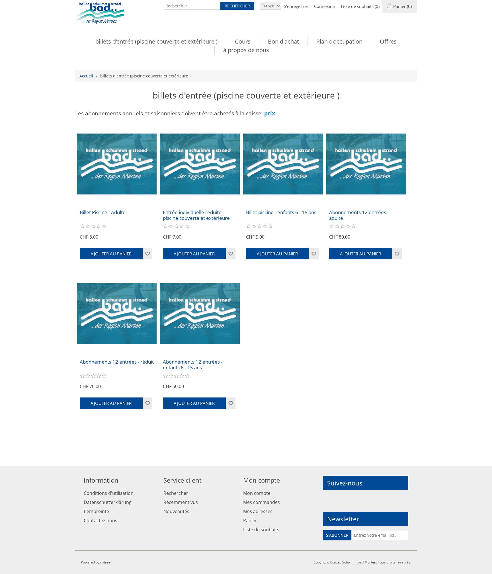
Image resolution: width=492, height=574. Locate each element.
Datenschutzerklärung (108, 502)
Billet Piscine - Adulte (103, 212)
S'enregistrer (296, 6)
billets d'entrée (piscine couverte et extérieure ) (156, 41)
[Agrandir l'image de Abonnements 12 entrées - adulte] (366, 164)
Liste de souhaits (261, 529)
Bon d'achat (283, 41)
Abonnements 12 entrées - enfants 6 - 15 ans (192, 365)
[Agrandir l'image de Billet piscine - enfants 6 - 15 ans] (283, 164)
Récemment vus (180, 502)
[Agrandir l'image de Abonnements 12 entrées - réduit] (117, 313)
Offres (388, 41)
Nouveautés (176, 511)
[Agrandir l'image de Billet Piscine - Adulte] (117, 164)
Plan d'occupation (339, 41)
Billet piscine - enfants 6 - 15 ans (281, 212)
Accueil (86, 76)
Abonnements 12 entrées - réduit (117, 362)
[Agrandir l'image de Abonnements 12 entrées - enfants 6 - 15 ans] (200, 313)
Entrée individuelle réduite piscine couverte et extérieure (196, 215)
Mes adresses (257, 511)
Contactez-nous (100, 520)
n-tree (105, 562)
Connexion (324, 6)
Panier (250, 520)
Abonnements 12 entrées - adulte (359, 215)
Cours (243, 41)
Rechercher (175, 493)
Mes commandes (261, 502)
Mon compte (256, 493)
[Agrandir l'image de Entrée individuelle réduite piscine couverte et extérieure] (200, 164)
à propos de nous (246, 50)
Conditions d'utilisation (109, 493)
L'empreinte (96, 511)
